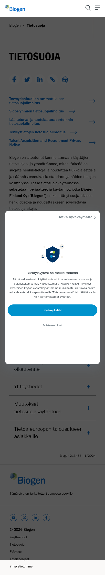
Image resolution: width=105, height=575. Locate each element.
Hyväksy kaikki (53, 310)
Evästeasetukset (52, 325)
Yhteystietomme (21, 566)
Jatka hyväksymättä (76, 217)
